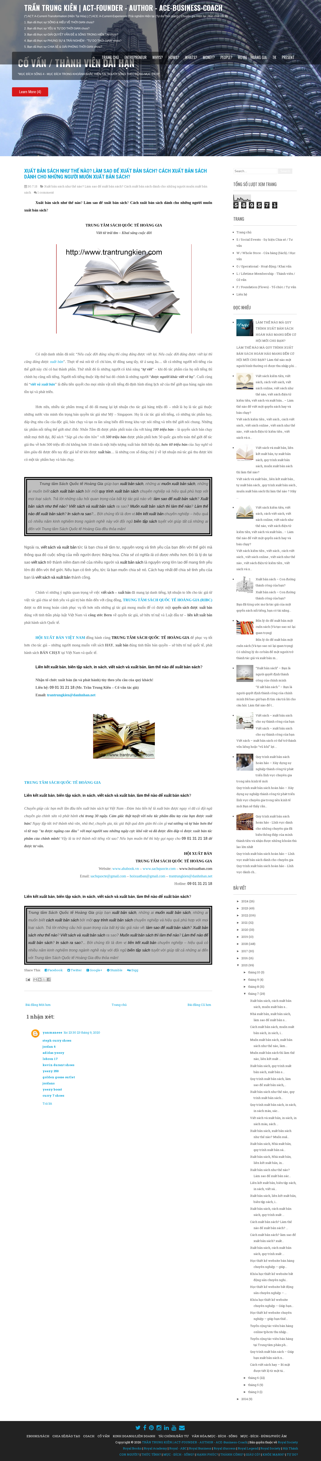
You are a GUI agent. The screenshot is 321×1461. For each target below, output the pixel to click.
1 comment (46, 192)
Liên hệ (241, 294)
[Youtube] (174, 1428)
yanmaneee (52, 1032)
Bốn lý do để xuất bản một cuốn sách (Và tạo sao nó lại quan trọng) (275, 626)
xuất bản (56, 362)
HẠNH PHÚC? (207, 1454)
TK (274, 57)
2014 (245, 1399)
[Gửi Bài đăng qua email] (27, 979)
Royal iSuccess (225, 1448)
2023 (245, 908)
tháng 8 (254, 986)
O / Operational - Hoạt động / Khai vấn (263, 266)
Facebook (55, 970)
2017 (245, 951)
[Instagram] (159, 1428)
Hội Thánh (290, 1448)
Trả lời (47, 1103)
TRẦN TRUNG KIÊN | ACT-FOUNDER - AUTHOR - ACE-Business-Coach (123, 7)
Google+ (95, 970)
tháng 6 (254, 1378)
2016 (245, 958)
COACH (88, 1436)
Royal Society (288, 1442)
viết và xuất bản (43, 384)
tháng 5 (253, 1385)
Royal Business (200, 1448)
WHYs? (157, 57)
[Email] (182, 1428)
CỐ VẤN (104, 1436)
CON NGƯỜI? (129, 1454)
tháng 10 (254, 972)
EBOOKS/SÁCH (38, 1436)
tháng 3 (253, 1392)
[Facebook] (144, 1428)
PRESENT (288, 57)
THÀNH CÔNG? (232, 1454)
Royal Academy (155, 1448)
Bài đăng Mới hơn (38, 1005)
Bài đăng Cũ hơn (199, 1005)
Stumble (116, 970)
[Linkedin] (166, 1428)
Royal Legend (248, 1448)
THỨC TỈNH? (151, 1454)
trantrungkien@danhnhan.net (71, 695)
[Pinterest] (151, 1428)
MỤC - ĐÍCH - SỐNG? (178, 1454)
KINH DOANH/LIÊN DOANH (134, 1436)
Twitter (76, 970)
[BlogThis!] (39, 979)
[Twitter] (138, 1428)
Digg (134, 970)
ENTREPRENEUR (136, 57)
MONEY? (209, 57)
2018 (245, 944)
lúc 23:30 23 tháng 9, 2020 (82, 1032)
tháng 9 (254, 979)
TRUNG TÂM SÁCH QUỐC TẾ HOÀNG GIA (62, 782)
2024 (245, 901)
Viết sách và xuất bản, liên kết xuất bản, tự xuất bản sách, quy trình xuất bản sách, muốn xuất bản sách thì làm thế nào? (264, 460)
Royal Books (132, 1448)
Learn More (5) (30, 92)
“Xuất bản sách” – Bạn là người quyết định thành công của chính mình (273, 674)
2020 (245, 930)
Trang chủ (110, 57)
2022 (245, 915)
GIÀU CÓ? (253, 1454)
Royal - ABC (178, 1448)
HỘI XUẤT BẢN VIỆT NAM (60, 638)
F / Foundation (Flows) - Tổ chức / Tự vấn (266, 287)
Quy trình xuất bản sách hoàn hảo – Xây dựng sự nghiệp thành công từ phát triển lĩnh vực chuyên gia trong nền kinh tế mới (265, 769)
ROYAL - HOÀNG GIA (252, 57)
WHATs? (191, 57)
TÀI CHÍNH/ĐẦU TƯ (173, 1436)
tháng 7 (254, 993)
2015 (244, 965)
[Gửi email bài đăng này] (35, 979)
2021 (244, 922)
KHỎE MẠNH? (273, 1454)
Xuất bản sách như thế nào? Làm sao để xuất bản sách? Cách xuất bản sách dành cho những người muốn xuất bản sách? (115, 174)
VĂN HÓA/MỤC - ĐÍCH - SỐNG (214, 1436)
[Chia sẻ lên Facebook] (48, 979)
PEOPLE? (226, 57)
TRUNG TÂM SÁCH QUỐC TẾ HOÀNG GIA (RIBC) (167, 600)
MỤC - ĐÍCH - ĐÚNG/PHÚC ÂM (263, 1436)
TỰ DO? (292, 1454)
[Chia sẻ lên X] (44, 979)
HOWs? (173, 57)
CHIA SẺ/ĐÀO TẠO (66, 1436)
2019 (245, 937)
